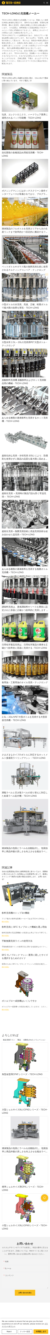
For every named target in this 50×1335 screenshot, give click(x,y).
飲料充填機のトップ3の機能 (15, 913)
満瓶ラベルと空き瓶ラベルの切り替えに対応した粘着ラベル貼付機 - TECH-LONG (25, 794)
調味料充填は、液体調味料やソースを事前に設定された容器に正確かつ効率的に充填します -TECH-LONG (25, 609)
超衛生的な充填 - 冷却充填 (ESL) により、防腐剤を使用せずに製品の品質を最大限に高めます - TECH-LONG (25, 457)
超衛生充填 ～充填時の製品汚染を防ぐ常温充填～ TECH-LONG (24, 495)
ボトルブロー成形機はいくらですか (19, 1001)
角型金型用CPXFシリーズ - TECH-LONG (22, 1074)
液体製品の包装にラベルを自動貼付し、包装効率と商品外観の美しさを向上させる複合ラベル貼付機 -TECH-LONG (25, 850)
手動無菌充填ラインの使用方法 (17, 941)
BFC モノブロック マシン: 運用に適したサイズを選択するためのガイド (25, 956)
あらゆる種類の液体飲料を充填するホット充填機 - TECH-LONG (25, 419)
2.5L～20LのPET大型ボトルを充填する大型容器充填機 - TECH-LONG (24, 718)
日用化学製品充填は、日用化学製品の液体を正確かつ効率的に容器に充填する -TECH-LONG (25, 646)
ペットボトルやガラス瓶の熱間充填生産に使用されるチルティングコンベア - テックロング (25, 268)
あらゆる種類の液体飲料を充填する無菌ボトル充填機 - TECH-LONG (25, 571)
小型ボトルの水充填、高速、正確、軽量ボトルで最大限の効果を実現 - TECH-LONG (25, 306)
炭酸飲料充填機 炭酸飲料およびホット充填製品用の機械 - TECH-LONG (24, 382)
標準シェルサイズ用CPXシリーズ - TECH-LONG (23, 1188)
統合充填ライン (9, 1040)
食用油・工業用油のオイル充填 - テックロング (25, 682)
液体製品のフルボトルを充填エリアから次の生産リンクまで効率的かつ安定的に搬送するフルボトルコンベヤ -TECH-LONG (25, 230)
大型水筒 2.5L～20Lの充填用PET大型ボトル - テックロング (24, 344)
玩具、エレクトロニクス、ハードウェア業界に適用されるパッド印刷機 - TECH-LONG (25, 116)
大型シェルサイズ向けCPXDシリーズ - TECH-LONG (25, 1111)
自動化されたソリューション (34, 1040)
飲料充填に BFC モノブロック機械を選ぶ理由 (24, 927)
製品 (19, 1040)
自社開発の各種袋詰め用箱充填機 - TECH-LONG (23, 154)
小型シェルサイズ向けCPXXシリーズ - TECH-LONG (24, 1227)
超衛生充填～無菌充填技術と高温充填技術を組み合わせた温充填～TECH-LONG (25, 533)
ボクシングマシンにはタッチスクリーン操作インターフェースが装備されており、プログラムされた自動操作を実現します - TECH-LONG (25, 192)
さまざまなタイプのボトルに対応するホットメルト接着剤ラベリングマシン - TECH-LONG (25, 756)
